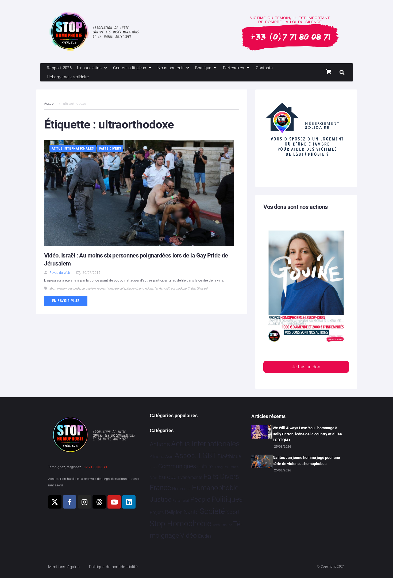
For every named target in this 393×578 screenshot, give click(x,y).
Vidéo (188, 535)
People (200, 499)
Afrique (157, 456)
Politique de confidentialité (113, 566)
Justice (160, 499)
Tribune (226, 525)
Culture (205, 466)
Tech (216, 525)
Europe (167, 477)
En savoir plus (65, 301)
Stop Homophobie (180, 523)
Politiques (227, 499)
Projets (157, 512)
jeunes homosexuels (111, 288)
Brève (153, 467)
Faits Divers (110, 148)
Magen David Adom (139, 288)
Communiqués (177, 466)
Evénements (190, 477)
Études (205, 536)
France (160, 487)
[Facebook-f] (69, 502)
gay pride (74, 288)
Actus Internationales (73, 148)
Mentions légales (64, 566)
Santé (191, 511)
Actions (160, 444)
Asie (169, 456)
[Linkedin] (129, 502)
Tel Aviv (159, 288)
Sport (233, 512)
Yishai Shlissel (198, 288)
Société (212, 511)
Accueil (49, 104)
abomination (58, 288)
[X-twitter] (54, 502)
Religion (174, 512)
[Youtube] (114, 502)
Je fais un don (306, 366)
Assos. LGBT (196, 455)
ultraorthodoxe (176, 288)
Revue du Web (59, 273)
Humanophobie (215, 488)
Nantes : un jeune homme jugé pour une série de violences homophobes (306, 460)
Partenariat (180, 500)
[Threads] (99, 502)
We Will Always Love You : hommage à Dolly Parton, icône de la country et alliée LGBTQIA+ (307, 434)
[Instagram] (84, 502)
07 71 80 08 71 (95, 467)
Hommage (181, 488)
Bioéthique (229, 456)
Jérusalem (89, 288)
